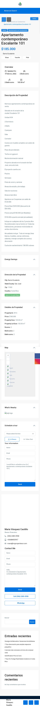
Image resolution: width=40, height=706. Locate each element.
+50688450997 (12, 540)
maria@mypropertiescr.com (17, 543)
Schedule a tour (11, 425)
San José (18, 284)
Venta (4, 30)
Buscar (7, 618)
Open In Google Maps (12, 295)
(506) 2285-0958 (13, 536)
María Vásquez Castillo (16, 529)
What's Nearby (10, 407)
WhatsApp (20, 603)
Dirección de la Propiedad (15, 275)
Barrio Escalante (8, 54)
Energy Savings (11, 259)
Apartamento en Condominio (16, 22)
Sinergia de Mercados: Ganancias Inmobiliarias (20, 641)
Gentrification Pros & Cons (13, 656)
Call (20, 596)
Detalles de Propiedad (14, 307)
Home (3, 22)
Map (6, 348)
